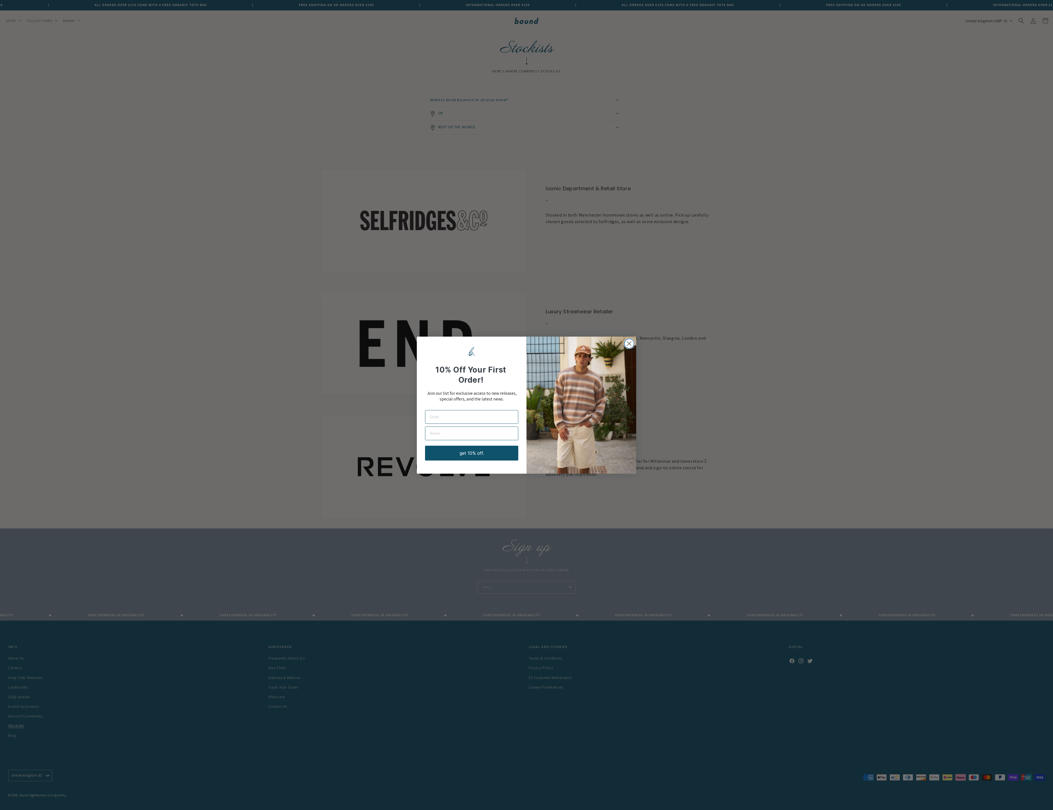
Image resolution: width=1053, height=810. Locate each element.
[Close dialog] (629, 343)
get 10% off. (472, 453)
